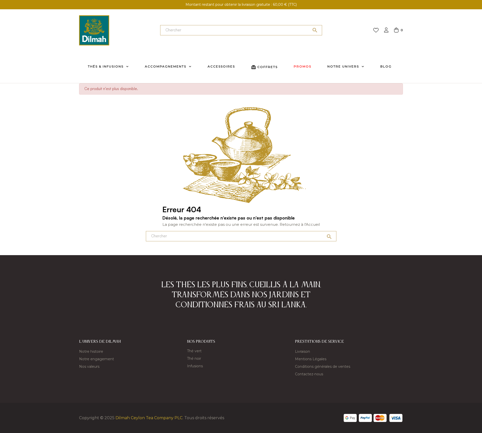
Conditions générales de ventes (322, 366)
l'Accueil (312, 224)
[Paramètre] (386, 30)
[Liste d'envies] (376, 30)
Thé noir (194, 358)
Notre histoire (91, 351)
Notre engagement (96, 359)
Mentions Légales (310, 359)
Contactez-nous (309, 374)
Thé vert (194, 351)
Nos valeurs (89, 366)
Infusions (195, 366)
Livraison (302, 351)
